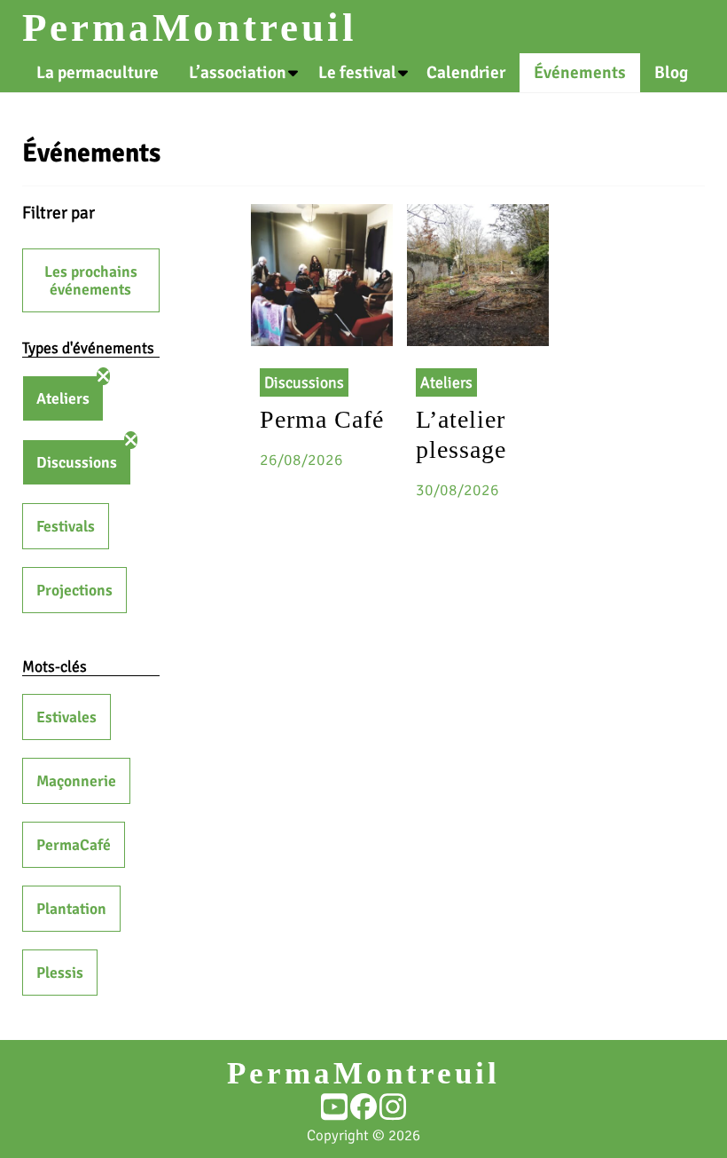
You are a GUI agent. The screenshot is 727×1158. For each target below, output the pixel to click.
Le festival (357, 72)
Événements (580, 72)
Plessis (59, 972)
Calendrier (465, 72)
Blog (671, 72)
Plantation (71, 908)
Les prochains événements (90, 280)
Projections (74, 590)
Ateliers (63, 398)
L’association (237, 72)
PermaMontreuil (189, 27)
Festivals (65, 526)
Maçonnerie (76, 781)
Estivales (66, 717)
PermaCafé (73, 845)
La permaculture (97, 72)
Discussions (76, 462)
